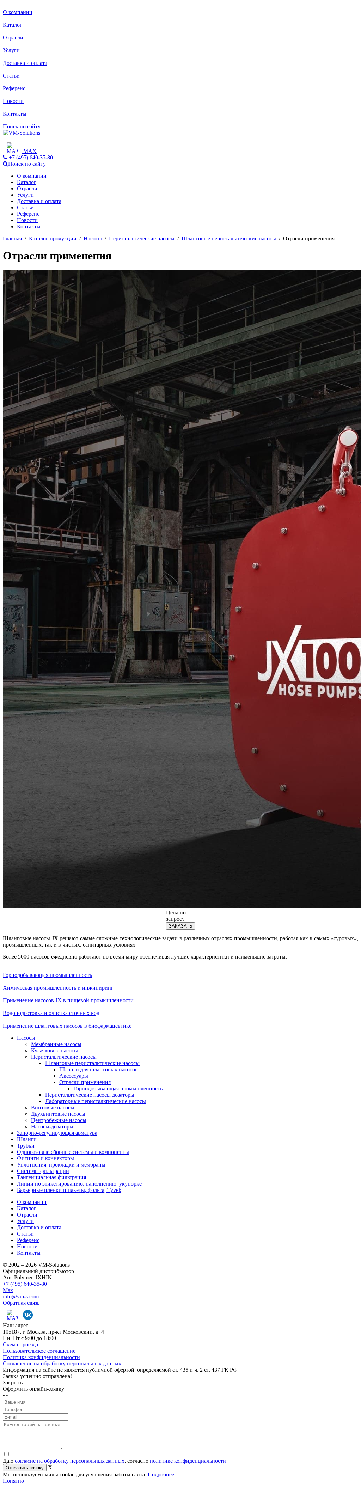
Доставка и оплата (25, 63)
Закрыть (13, 1382)
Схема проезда (20, 1344)
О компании (17, 12)
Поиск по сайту (22, 126)
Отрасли (13, 38)
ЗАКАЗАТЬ (180, 926)
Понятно (13, 1481)
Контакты (14, 114)
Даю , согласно (114, 1461)
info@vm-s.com (21, 1296)
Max (8, 1290)
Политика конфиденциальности (41, 1357)
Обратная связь (21, 1303)
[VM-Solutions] (21, 133)
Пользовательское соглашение (39, 1351)
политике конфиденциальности (188, 1461)
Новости (13, 101)
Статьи (11, 76)
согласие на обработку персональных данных (69, 1461)
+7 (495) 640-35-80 (25, 1284)
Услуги (11, 50)
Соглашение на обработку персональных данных (62, 1363)
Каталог (12, 25)
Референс (14, 88)
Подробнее (161, 1474)
